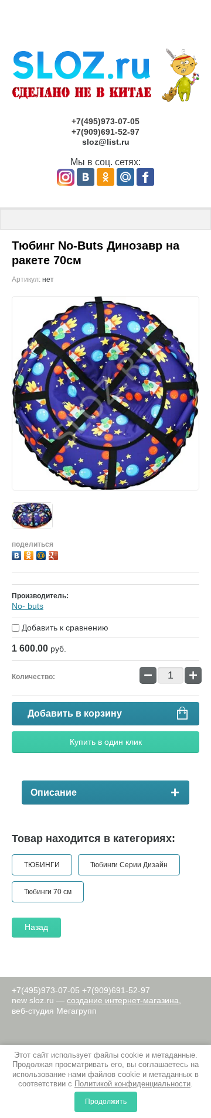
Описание (53, 792)
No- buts (27, 606)
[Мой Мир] (42, 554)
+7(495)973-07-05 (105, 121)
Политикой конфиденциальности (132, 1083)
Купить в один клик (106, 742)
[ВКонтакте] (18, 554)
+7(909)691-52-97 (105, 132)
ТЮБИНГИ (42, 865)
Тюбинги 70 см (48, 892)
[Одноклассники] (30, 554)
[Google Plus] (55, 554)
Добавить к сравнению (63, 627)
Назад (36, 927)
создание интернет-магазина (123, 1000)
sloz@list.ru (106, 141)
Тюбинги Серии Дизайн (129, 865)
